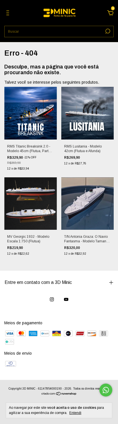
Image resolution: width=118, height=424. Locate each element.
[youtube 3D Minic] (66, 299)
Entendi (75, 413)
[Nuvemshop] (59, 394)
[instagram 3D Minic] (52, 299)
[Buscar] (107, 31)
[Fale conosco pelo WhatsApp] (105, 390)
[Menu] (8, 14)
